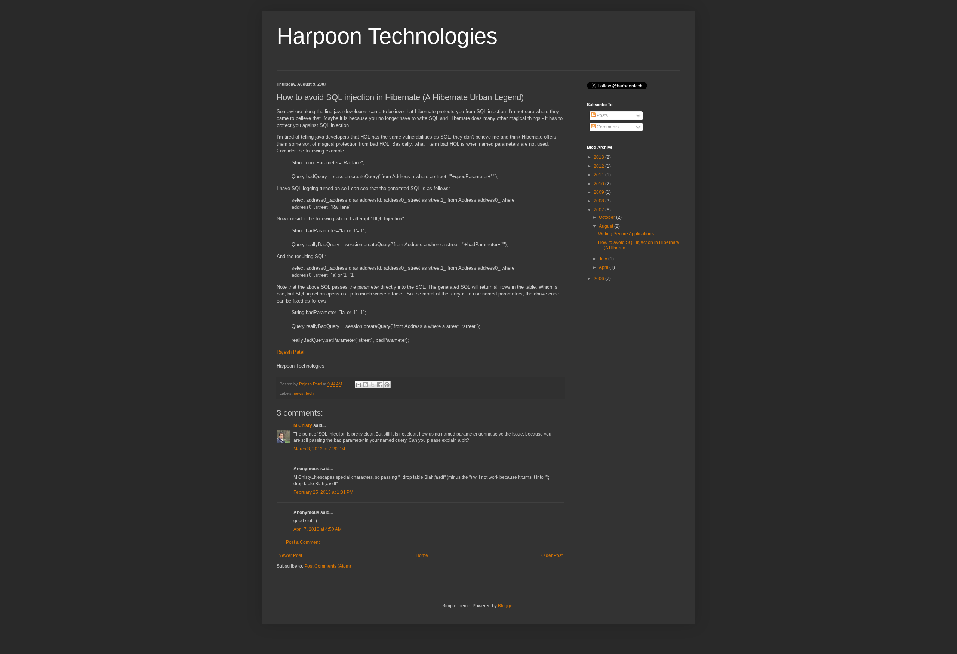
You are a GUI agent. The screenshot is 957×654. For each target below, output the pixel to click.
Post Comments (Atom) (327, 566)
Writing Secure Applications (626, 233)
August (606, 226)
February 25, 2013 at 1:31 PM (323, 492)
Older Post (552, 555)
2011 (599, 174)
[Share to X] (372, 384)
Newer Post (290, 555)
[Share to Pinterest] (387, 384)
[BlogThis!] (365, 384)
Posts (602, 115)
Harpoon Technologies (387, 36)
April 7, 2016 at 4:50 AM (317, 529)
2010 (599, 183)
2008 (599, 201)
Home (422, 555)
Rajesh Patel (290, 352)
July (603, 258)
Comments (607, 127)
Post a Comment (303, 542)
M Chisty (302, 425)
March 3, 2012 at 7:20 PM (319, 449)
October (607, 217)
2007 (599, 210)
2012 (599, 166)
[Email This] (358, 384)
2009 (599, 192)
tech (310, 393)
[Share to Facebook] (380, 384)
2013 (599, 157)
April (604, 267)
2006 (599, 278)
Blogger (506, 605)
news (299, 393)
